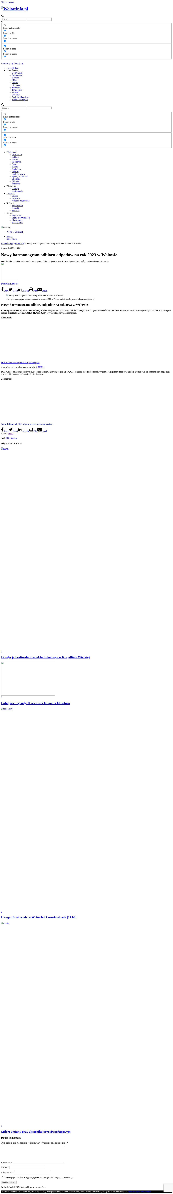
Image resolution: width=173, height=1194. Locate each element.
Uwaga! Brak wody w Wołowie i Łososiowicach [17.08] (38, 917)
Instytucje (16, 198)
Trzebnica (16, 87)
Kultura (15, 167)
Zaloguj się (18, 63)
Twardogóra (17, 90)
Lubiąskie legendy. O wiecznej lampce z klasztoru (35, 703)
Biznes (15, 159)
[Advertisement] (86, 340)
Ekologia (16, 179)
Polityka (15, 157)
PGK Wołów (11, 438)
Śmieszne (16, 184)
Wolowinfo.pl (7, 243)
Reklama (15, 210)
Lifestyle (15, 181)
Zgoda (130, 1191)
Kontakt (15, 208)
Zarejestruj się (7, 63)
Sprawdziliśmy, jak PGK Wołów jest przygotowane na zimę (26, 424)
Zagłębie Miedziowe (20, 97)
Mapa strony (17, 220)
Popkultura (16, 169)
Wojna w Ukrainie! (14, 232)
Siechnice (16, 85)
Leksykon (10, 193)
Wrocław (16, 95)
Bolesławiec (17, 75)
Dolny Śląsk (17, 73)
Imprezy (15, 171)
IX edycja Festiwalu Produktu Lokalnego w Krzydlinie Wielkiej (45, 657)
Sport (14, 164)
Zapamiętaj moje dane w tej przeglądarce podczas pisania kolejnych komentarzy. (38, 1177)
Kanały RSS (17, 222)
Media (10, 433)
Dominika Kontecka (9, 284)
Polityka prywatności (21, 218)
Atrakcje (15, 188)
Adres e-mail (7, 1172)
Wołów (15, 92)
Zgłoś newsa (17, 205)
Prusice (15, 82)
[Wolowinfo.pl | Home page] (14, 8)
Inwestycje (16, 162)
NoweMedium (12, 68)
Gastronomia (17, 191)
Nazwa (5, 1167)
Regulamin (16, 215)
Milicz (14, 80)
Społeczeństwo (18, 174)
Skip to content (7, 2)
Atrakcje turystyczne (20, 201)
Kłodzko (15, 78)
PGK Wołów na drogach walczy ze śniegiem (20, 362)
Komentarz (6, 1162)
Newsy (9, 236)
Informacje (19, 243)
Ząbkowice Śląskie (20, 99)
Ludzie (15, 196)
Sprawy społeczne (19, 176)
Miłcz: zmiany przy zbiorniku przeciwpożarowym (36, 1131)
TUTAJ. (41, 367)
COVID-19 (17, 154)
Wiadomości (11, 152)
